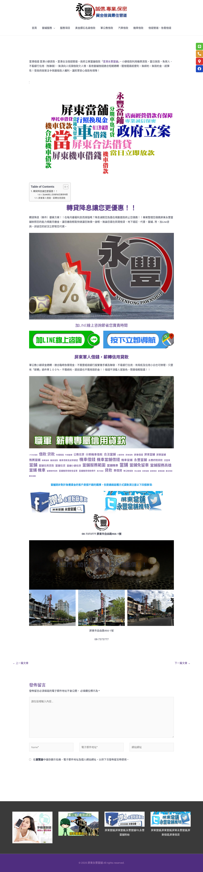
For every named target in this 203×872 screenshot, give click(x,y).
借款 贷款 (47, 454)
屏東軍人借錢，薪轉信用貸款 (51, 198)
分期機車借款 (94, 454)
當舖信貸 (60, 465)
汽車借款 (123, 27)
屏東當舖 (149, 454)
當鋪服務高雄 (160, 465)
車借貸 (118, 470)
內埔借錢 (60, 455)
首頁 (34, 27)
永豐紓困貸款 (155, 460)
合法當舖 (110, 454)
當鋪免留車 (139, 465)
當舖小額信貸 (74, 465)
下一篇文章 (182, 663)
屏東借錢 (138, 454)
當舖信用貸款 (46, 465)
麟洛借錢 (169, 471)
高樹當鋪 (145, 471)
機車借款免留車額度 (68, 460)
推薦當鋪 (45, 460)
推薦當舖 (34, 460)
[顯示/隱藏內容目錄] (64, 186)
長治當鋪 (137, 471)
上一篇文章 (20, 663)
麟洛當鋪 (32, 476)
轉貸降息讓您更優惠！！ (45, 191)
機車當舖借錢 (108, 459)
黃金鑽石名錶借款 (85, 27)
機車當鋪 (127, 460)
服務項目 (65, 27)
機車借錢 (87, 459)
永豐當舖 (140, 460)
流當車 (167, 460)
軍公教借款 (106, 27)
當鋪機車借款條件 (87, 471)
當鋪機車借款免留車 (68, 471)
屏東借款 (129, 455)
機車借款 (138, 27)
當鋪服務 (47, 27)
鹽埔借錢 (153, 471)
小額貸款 (120, 455)
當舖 (33, 465)
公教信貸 (79, 454)
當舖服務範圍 (94, 465)
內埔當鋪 (68, 455)
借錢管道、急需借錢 (159, 27)
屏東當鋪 (161, 454)
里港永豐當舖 (110, 61)
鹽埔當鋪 (161, 471)
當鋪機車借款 (52, 471)
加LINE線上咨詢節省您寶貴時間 (55, 194)
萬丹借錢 (100, 471)
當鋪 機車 (37, 470)
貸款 (108, 470)
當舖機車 (112, 465)
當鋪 (123, 465)
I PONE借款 (33, 455)
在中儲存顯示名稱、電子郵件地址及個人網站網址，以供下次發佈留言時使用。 (81, 759)
